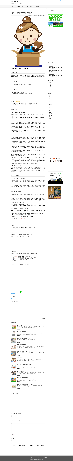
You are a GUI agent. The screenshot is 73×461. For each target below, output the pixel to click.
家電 (50, 107)
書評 (50, 109)
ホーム (12, 6)
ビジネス (50, 99)
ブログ (50, 101)
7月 (50, 85)
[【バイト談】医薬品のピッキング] (13, 340)
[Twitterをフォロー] (60, 1)
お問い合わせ (37, 6)
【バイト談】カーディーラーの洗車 (24, 364)
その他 (50, 95)
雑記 (50, 118)
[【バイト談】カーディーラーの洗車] (13, 366)
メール (12, 438)
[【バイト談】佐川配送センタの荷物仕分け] (13, 327)
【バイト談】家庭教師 (21, 344)
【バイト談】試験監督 (21, 331)
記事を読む (18, 329)
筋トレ (50, 110)
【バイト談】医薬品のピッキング (23, 338)
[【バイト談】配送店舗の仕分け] (13, 379)
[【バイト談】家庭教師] (13, 346)
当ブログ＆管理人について (19, 6)
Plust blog (14, 1)
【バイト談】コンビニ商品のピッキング (25, 384)
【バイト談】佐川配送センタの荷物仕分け (25, 325)
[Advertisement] (19, 279)
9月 (50, 83)
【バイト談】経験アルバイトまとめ (24, 256)
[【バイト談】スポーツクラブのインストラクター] (13, 359)
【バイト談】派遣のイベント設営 (23, 351)
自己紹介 (50, 115)
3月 (50, 86)
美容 (50, 112)
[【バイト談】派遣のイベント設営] (13, 353)
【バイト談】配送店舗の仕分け (23, 377)
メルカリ (50, 104)
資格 (50, 116)
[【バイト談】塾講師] (13, 373)
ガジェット (51, 98)
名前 (12, 434)
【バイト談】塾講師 (21, 371)
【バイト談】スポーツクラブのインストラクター (27, 358)
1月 (50, 87)
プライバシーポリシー (29, 6)
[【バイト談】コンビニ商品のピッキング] (13, 386)
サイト (12, 442)
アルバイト (43, 15)
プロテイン (51, 102)
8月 (50, 84)
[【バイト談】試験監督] (13, 333)
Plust (44, 318)
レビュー (50, 105)
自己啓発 (50, 113)
